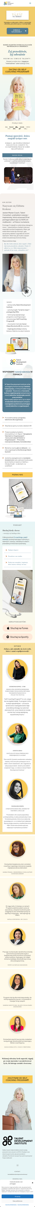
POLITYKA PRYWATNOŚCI (11, 1204)
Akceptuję (17, 1196)
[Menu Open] (17, 1165)
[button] (32, 1183)
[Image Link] (17, 628)
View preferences (17, 1201)
